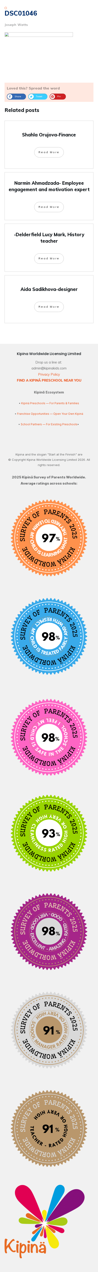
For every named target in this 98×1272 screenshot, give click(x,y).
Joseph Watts (16, 25)
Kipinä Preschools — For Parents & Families (50, 403)
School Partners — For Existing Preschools (49, 424)
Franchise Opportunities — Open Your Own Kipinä (49, 413)
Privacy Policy (49, 374)
